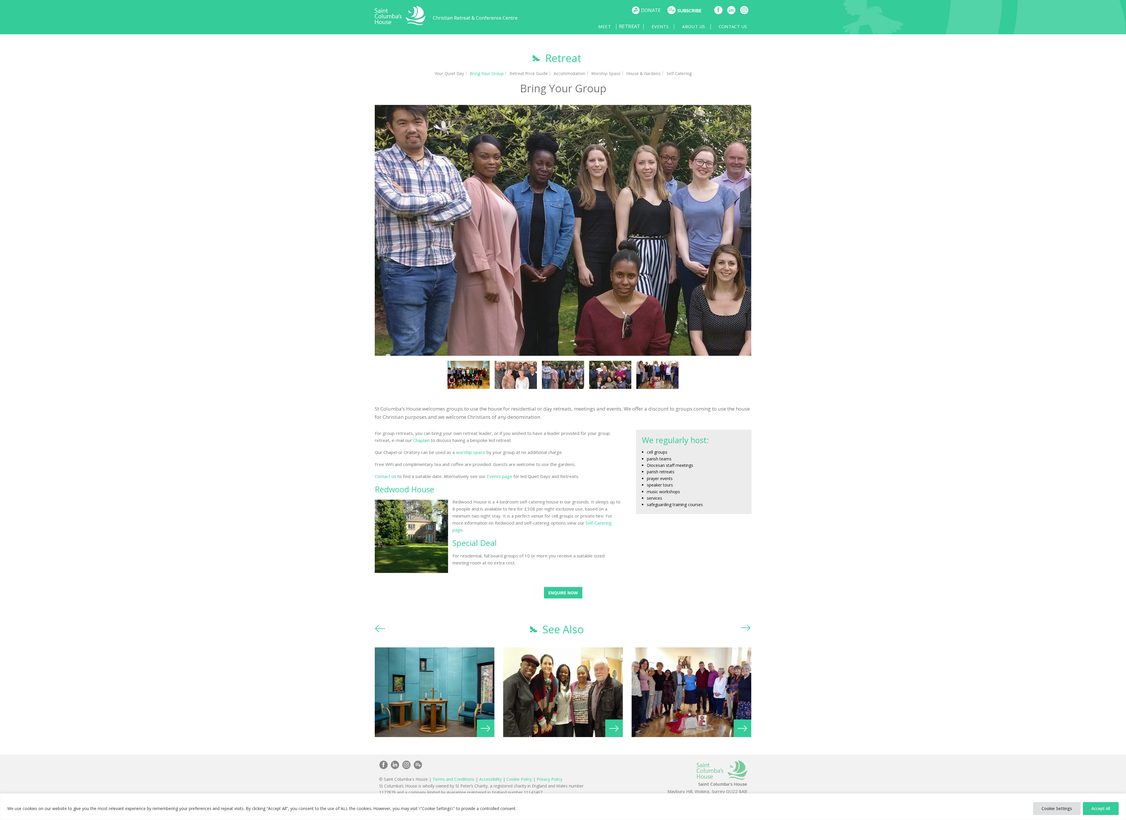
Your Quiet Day (449, 73)
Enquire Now (563, 592)
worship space (470, 452)
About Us (693, 26)
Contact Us (733, 26)
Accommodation (569, 73)
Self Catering (679, 73)
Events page (499, 476)
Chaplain (421, 440)
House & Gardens (643, 73)
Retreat (628, 26)
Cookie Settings (1057, 808)
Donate (651, 10)
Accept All (1100, 808)
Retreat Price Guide (529, 73)
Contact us (385, 476)
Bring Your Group (487, 73)
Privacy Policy (549, 779)
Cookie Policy (519, 779)
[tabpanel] (563, 230)
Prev (380, 629)
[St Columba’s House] (400, 23)
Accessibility (490, 779)
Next (746, 629)
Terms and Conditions (453, 779)
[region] (563, 806)
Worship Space (605, 73)
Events (660, 26)
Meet (597, 26)
